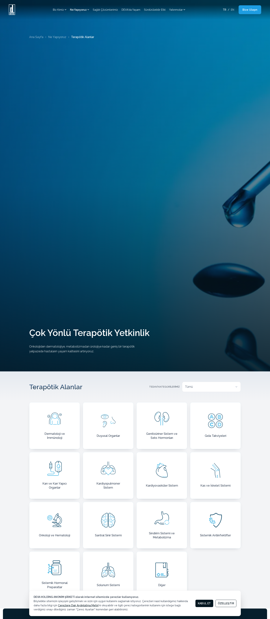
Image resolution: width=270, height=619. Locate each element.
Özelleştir (226, 603)
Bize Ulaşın (249, 9)
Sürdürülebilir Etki (154, 9)
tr (224, 9)
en (232, 9)
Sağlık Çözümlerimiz (105, 9)
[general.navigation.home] (12, 9)
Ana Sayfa (36, 37)
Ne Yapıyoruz (78, 9)
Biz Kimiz (58, 9)
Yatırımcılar (176, 9)
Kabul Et (204, 603)
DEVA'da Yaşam (131, 9)
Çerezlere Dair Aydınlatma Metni (78, 605)
